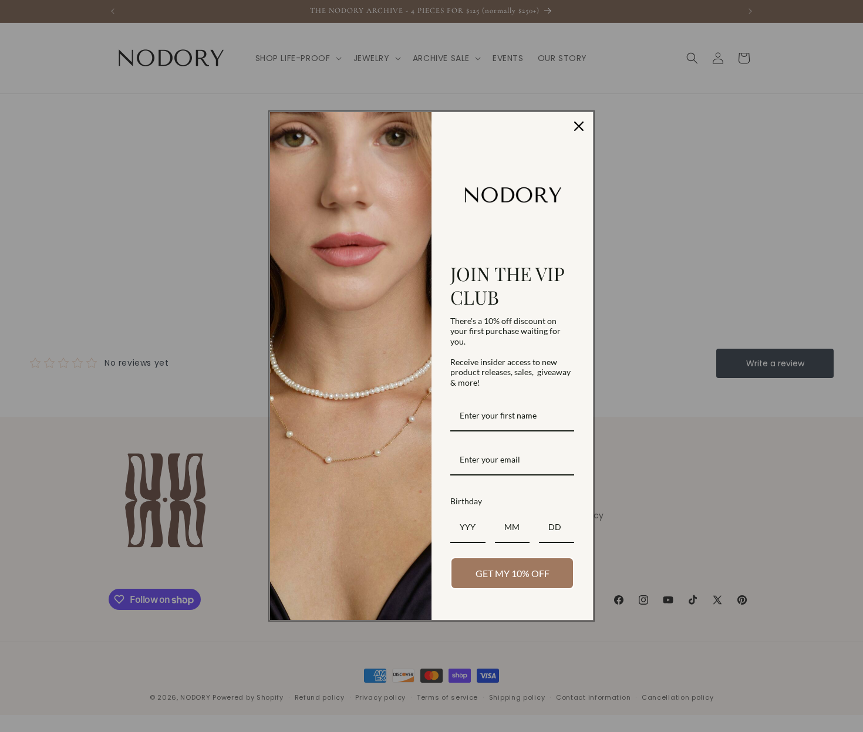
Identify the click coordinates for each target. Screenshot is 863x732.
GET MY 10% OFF (513, 573)
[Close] (579, 126)
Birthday (466, 501)
